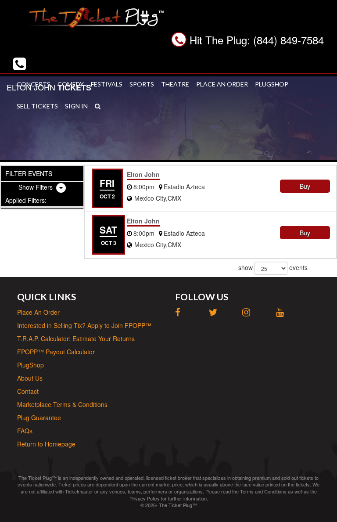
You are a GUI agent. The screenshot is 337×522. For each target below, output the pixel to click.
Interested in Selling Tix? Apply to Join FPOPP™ (84, 325)
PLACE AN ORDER (222, 84)
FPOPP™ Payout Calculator (56, 351)
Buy (305, 186)
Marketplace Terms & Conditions (62, 404)
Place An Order (38, 312)
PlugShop (271, 84)
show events (273, 267)
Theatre (175, 84)
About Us (30, 378)
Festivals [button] (106, 84)
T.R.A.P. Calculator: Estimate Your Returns (76, 338)
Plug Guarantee (39, 417)
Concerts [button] (33, 84)
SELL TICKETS (37, 106)
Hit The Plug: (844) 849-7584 (257, 39)
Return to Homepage (46, 443)
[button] (97, 106)
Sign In (76, 106)
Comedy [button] (70, 84)
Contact (28, 391)
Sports (141, 84)
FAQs (24, 430)
